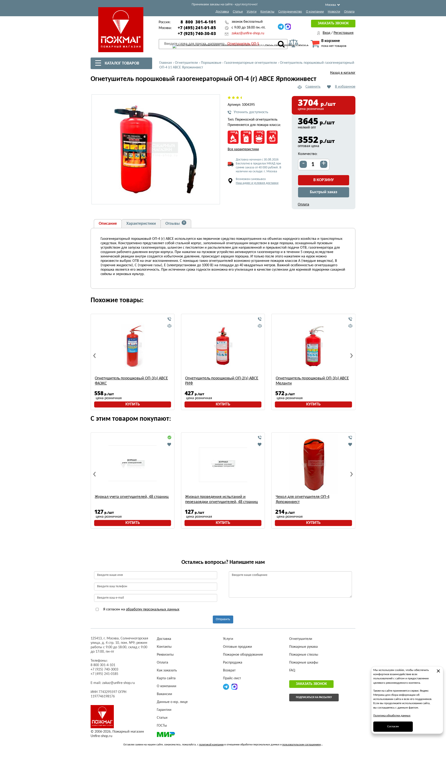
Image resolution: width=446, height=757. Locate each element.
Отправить (223, 619)
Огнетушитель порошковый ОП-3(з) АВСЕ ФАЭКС (131, 381)
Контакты (267, 11)
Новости (334, 11)
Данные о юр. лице (172, 702)
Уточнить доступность (251, 112)
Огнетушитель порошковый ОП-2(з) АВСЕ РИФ (221, 381)
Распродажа (232, 662)
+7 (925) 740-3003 (104, 669)
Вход (326, 33)
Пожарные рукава (303, 647)
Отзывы (175, 223)
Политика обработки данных (391, 715)
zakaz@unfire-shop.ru (248, 33)
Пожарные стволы (303, 655)
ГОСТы (162, 726)
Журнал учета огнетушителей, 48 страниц (132, 497)
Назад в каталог (342, 73)
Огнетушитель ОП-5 (243, 44)
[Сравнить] (169, 326)
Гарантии (164, 710)
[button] (214, 198)
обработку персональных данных (152, 609)
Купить (132, 404)
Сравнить (313, 87)
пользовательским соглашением (301, 744)
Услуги (251, 11)
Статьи (238, 11)
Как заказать (167, 670)
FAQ (292, 670)
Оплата (349, 11)
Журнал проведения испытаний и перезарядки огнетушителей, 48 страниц (221, 499)
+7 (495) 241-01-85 (197, 27)
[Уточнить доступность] (169, 319)
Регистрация (344, 33)
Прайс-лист (232, 678)
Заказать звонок (333, 23)
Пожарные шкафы (303, 662)
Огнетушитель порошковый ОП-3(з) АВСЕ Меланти (312, 381)
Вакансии (164, 694)
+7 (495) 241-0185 (104, 674)
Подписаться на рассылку (314, 697)
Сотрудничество (290, 11)
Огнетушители (300, 639)
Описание (108, 223)
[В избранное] (169, 444)
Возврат (229, 670)
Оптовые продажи (237, 647)
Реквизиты (165, 655)
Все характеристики (243, 149)
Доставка (222, 11)
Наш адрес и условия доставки (257, 183)
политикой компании (211, 744)
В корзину (323, 180)
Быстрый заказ (323, 192)
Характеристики (141, 223)
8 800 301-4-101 (198, 22)
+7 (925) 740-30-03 (197, 33)
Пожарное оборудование (243, 655)
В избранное (345, 87)
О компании (315, 11)
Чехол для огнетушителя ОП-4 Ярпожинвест (302, 499)
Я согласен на (140, 609)
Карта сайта (166, 678)
